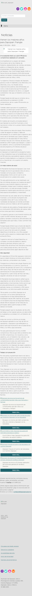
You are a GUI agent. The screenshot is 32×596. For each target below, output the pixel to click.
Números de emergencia (9, 560)
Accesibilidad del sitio (8, 553)
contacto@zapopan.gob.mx (22, 492)
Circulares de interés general (10, 546)
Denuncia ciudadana (7, 550)
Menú (5, 26)
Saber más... (16, 412)
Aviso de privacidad (7, 556)
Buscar (4, 20)
